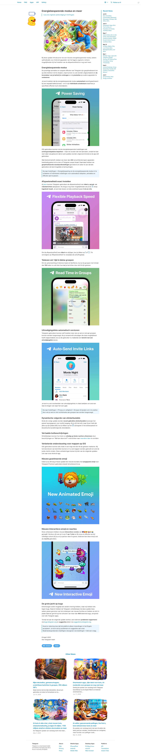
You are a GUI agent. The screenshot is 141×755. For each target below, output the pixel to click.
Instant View (105, 750)
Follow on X (117, 2)
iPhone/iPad (74, 746)
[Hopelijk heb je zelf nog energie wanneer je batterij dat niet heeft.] (70, 117)
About (61, 743)
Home (19, 2)
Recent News (108, 11)
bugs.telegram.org (50, 622)
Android (72, 748)
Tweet (56, 645)
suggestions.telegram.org (82, 622)
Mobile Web (74, 750)
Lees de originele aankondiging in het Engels (59, 15)
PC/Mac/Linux (89, 746)
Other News (70, 654)
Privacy (61, 748)
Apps (31, 2)
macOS (87, 748)
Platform (104, 743)
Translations (105, 748)
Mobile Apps (74, 743)
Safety (44, 2)
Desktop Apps (89, 743)
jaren (45, 184)
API (37, 2)
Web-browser (89, 750)
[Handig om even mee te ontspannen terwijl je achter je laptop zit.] (70, 570)
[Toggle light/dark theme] (138, 2)
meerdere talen (85, 438)
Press (60, 750)
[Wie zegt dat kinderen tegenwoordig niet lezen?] (70, 296)
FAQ (25, 2)
